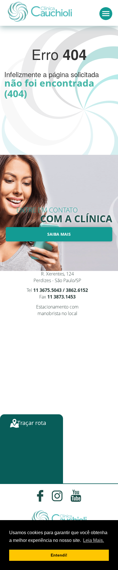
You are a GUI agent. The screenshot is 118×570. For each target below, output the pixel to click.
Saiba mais (59, 234)
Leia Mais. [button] (93, 540)
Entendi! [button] (59, 555)
